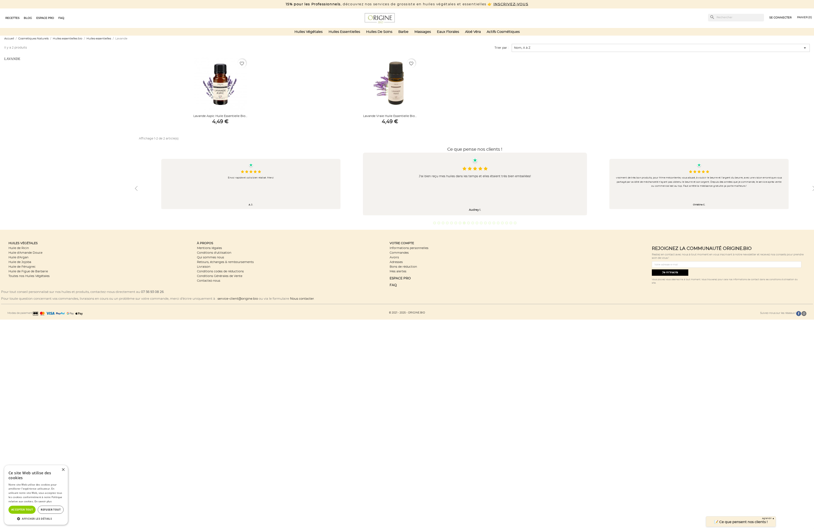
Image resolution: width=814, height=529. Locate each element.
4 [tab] (447, 223)
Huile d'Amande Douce (25, 252)
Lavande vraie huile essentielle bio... (390, 116)
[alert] (36, 495)
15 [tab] (494, 223)
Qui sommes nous (210, 257)
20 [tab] (515, 223)
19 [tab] (511, 223)
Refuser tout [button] (51, 509)
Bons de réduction (403, 266)
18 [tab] (506, 223)
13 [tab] (485, 223)
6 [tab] (455, 223)
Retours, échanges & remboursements (225, 262)
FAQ (393, 285)
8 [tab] (464, 223)
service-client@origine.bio (237, 298)
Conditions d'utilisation (214, 252)
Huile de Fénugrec (22, 266)
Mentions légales (209, 248)
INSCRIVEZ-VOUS (510, 4)
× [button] (63, 469)
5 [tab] (451, 223)
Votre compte (402, 243)
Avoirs (394, 257)
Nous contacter (302, 298)
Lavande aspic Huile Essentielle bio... (220, 116)
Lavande (12, 59)
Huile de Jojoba (19, 262)
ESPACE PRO (400, 278)
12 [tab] (481, 223)
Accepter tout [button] (22, 509)
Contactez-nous (208, 280)
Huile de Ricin (18, 248)
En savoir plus (43, 501)
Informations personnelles (409, 248)
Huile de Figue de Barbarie (28, 271)
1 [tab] (434, 223)
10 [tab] (472, 223)
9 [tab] (468, 223)
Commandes (399, 252)
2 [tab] (439, 223)
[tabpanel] (475, 184)
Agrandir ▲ (768, 518)
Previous (136, 188)
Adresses (396, 262)
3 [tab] (443, 223)
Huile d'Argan (18, 257)
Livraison (203, 266)
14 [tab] (489, 223)
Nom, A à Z (660, 47)
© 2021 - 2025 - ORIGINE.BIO (407, 312)
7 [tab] (460, 223)
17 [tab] (502, 223)
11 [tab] (477, 223)
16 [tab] (498, 223)
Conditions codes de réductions (220, 271)
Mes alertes (398, 271)
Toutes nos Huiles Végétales (29, 276)
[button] (36, 518)
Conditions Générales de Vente (219, 276)
